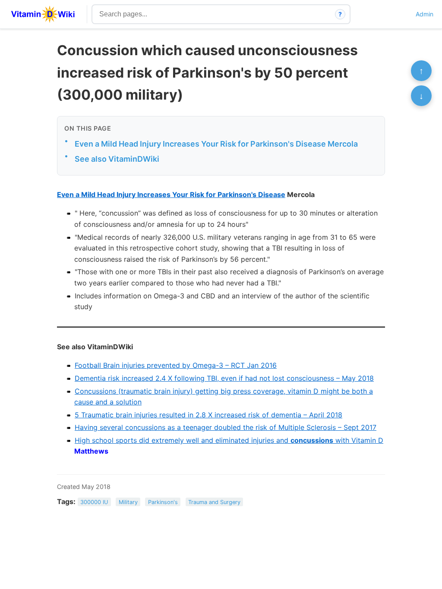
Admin (424, 14)
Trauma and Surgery (214, 502)
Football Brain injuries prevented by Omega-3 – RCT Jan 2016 (176, 365)
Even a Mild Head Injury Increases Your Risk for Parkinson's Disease (171, 194)
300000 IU (94, 502)
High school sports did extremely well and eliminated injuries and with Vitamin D (229, 440)
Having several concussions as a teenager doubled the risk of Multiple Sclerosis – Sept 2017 (225, 427)
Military (128, 502)
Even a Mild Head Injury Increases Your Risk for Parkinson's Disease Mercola (216, 143)
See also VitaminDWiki (117, 158)
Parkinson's (163, 502)
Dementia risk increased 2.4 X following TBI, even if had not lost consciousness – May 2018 (224, 378)
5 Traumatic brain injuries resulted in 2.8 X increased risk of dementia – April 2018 (208, 414)
